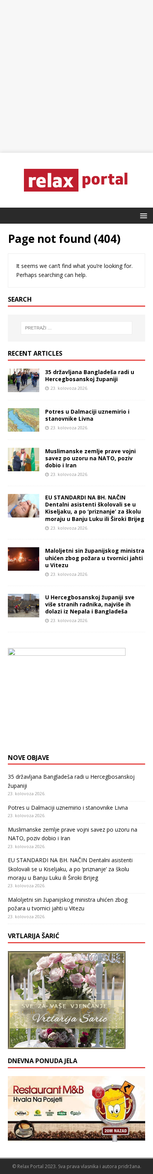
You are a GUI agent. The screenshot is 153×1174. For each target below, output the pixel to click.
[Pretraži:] (76, 328)
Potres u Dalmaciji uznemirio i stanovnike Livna (87, 415)
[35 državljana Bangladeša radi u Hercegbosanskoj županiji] (23, 387)
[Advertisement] (76, 76)
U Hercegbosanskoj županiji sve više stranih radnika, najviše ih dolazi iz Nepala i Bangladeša (90, 604)
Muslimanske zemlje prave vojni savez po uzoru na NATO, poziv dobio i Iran (90, 458)
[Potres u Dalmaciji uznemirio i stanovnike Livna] (23, 427)
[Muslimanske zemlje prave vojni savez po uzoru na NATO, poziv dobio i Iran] (23, 466)
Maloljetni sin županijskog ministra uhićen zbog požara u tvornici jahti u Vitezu (94, 557)
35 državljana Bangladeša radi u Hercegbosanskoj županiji (89, 375)
